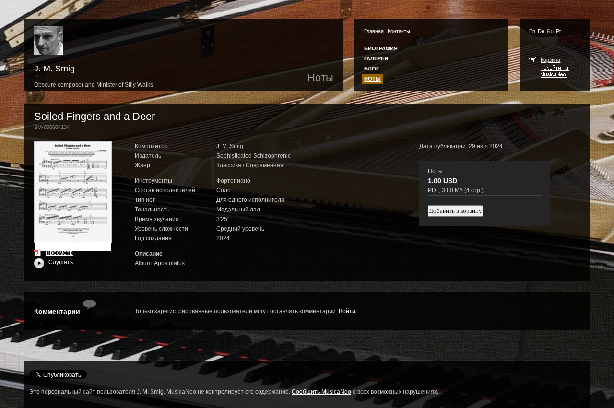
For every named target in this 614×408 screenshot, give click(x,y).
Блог (371, 68)
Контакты (399, 31)
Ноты (372, 79)
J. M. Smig (54, 68)
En (532, 31)
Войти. (348, 311)
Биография (381, 48)
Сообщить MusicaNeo (321, 391)
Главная (374, 31)
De (541, 31)
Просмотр (59, 252)
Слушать (53, 262)
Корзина (550, 60)
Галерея (376, 58)
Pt (558, 31)
